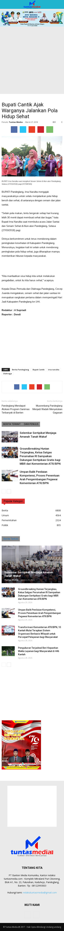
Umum (5, 515)
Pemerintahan (9, 520)
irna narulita (53, 369)
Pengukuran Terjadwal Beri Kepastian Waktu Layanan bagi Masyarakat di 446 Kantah (38, 651)
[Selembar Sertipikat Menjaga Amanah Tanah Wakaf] (10, 436)
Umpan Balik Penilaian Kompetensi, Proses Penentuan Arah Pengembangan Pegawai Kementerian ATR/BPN (39, 613)
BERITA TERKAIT (12, 424)
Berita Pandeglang (20, 369)
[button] (59, 4)
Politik (5, 525)
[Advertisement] (32, 60)
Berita (5, 510)
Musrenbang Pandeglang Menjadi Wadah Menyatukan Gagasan (47, 409)
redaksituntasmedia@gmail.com (40, 892)
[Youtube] (36, 914)
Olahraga (7, 373)
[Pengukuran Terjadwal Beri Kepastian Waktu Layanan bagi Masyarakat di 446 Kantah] (8, 651)
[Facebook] (27, 914)
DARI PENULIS (31, 424)
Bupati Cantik (38, 369)
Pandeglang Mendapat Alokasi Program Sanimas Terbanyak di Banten (16, 409)
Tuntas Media (16, 122)
